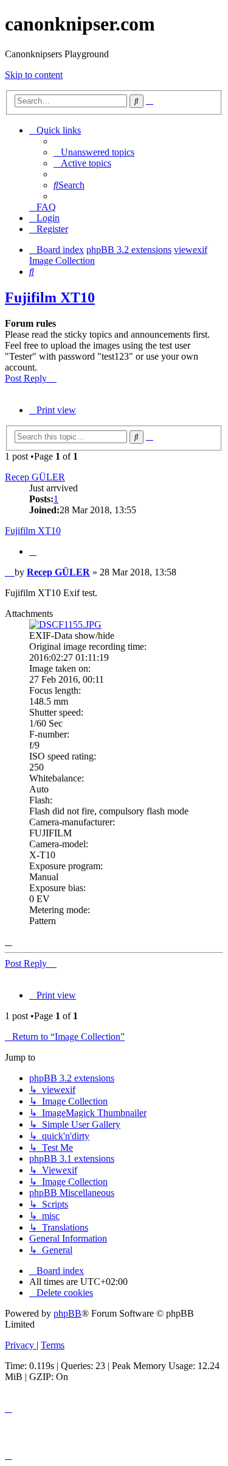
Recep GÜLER (35, 477)
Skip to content (34, 74)
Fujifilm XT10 (50, 297)
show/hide (94, 635)
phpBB (67, 1313)
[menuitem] (94, 152)
